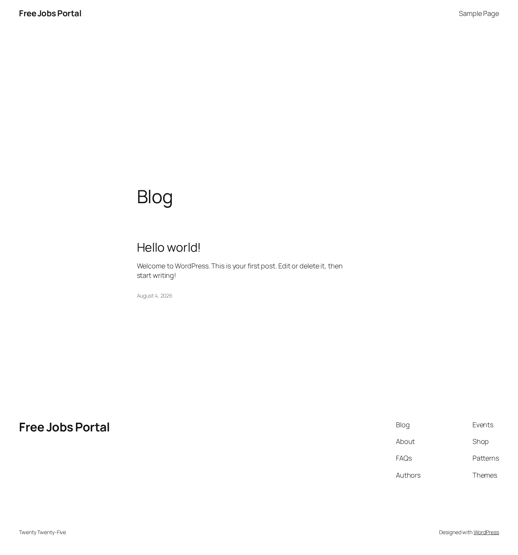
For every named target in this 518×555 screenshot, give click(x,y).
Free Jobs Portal (50, 13)
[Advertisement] (259, 106)
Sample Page (479, 13)
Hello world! (169, 247)
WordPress (486, 532)
